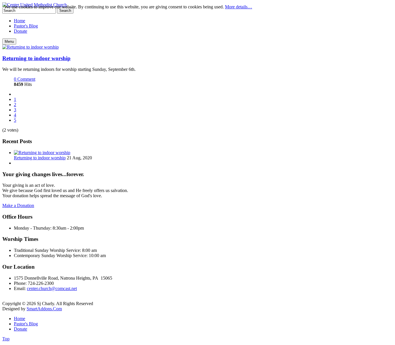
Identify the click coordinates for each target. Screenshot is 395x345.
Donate (20, 328)
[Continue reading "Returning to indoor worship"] (42, 152)
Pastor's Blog (26, 323)
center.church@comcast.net (52, 288)
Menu (9, 41)
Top (6, 338)
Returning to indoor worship (36, 58)
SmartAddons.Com (44, 308)
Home (19, 318)
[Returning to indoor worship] (30, 47)
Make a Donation (18, 205)
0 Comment (24, 79)
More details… (238, 6)
